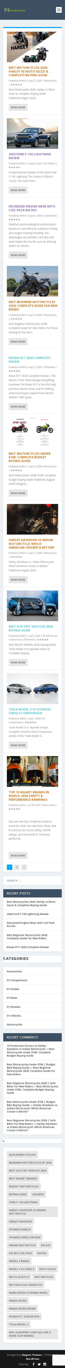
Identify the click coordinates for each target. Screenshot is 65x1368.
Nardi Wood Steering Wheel (28, 1292)
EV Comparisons (17, 980)
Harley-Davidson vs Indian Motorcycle (27, 1211)
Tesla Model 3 (18, 1324)
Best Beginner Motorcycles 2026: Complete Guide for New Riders (33, 305)
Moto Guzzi (47, 1269)
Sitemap (24, 1364)
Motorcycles (50, 80)
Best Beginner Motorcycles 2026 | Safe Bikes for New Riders (31, 1084)
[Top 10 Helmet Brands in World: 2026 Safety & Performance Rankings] (32, 771)
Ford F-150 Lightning (23, 1202)
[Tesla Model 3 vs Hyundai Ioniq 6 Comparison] (32, 688)
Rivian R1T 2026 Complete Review (29, 360)
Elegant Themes (32, 1354)
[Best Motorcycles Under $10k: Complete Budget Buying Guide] (32, 432)
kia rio (41, 1253)
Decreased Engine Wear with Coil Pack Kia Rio (32, 208)
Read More (18, 107)
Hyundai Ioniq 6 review (24, 1237)
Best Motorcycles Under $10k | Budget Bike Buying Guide (31, 1066)
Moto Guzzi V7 (19, 1277)
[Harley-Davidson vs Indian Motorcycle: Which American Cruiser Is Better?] (32, 519)
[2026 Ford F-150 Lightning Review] (32, 133)
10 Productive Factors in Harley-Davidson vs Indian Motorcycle (27, 1047)
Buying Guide (18, 1194)
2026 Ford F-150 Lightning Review (30, 156)
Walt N (23, 80)
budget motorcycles (24, 1186)
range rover (18, 1300)
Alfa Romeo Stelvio (22, 1154)
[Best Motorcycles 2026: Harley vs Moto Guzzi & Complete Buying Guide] (32, 47)
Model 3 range (19, 1261)
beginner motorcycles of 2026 (30, 1162)
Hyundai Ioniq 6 (20, 1229)
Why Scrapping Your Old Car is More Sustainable (30, 1334)
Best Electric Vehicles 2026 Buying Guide (31, 628)
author (23, 805)
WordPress (32, 1358)
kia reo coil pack (20, 1253)
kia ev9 (45, 1245)
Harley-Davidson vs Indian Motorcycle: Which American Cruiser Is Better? (32, 544)
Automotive (50, 215)
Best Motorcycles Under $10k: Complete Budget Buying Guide (29, 457)
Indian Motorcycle (22, 1245)
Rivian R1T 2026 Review (24, 1316)
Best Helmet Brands (23, 1178)
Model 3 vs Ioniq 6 (21, 1269)
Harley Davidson (20, 1221)
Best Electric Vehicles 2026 (27, 1170)
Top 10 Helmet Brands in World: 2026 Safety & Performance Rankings (29, 796)
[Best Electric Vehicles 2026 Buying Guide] (32, 606)
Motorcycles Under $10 (25, 1284)
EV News (12, 998)
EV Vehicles (49, 163)
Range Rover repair (22, 1308)
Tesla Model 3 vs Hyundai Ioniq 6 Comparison (30, 711)
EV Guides (13, 989)
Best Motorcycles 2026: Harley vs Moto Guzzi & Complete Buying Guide (28, 71)
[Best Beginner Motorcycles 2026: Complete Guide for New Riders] (32, 281)
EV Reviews (49, 367)
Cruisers (38, 1194)
